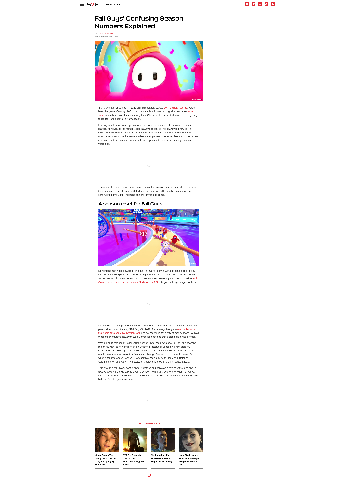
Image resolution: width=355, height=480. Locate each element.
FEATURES (113, 4)
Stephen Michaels (107, 33)
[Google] (266, 5)
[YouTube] (247, 5)
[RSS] (273, 5)
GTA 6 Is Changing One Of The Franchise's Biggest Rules (133, 460)
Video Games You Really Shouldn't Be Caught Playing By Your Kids (105, 460)
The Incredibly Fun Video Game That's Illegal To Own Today (161, 458)
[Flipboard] (253, 5)
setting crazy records (175, 107)
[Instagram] (260, 5)
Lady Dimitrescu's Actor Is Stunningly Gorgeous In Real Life (189, 460)
